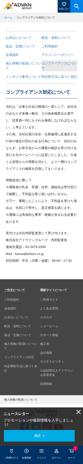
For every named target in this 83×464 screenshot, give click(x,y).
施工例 (44, 344)
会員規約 (12, 55)
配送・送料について (56, 38)
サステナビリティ (52, 361)
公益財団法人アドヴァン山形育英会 (56, 373)
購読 (37, 436)
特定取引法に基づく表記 (59, 76)
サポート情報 (49, 335)
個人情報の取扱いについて (23, 65)
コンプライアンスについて (59, 65)
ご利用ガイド (49, 299)
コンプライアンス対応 (19, 357)
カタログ (46, 317)
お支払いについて (19, 38)
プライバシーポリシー (58, 55)
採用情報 (46, 384)
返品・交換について (20, 46)
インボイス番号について (23, 76)
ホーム (8, 17)
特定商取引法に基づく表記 (20, 368)
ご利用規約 (50, 46)
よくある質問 (49, 308)
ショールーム (49, 326)
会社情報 (46, 352)
